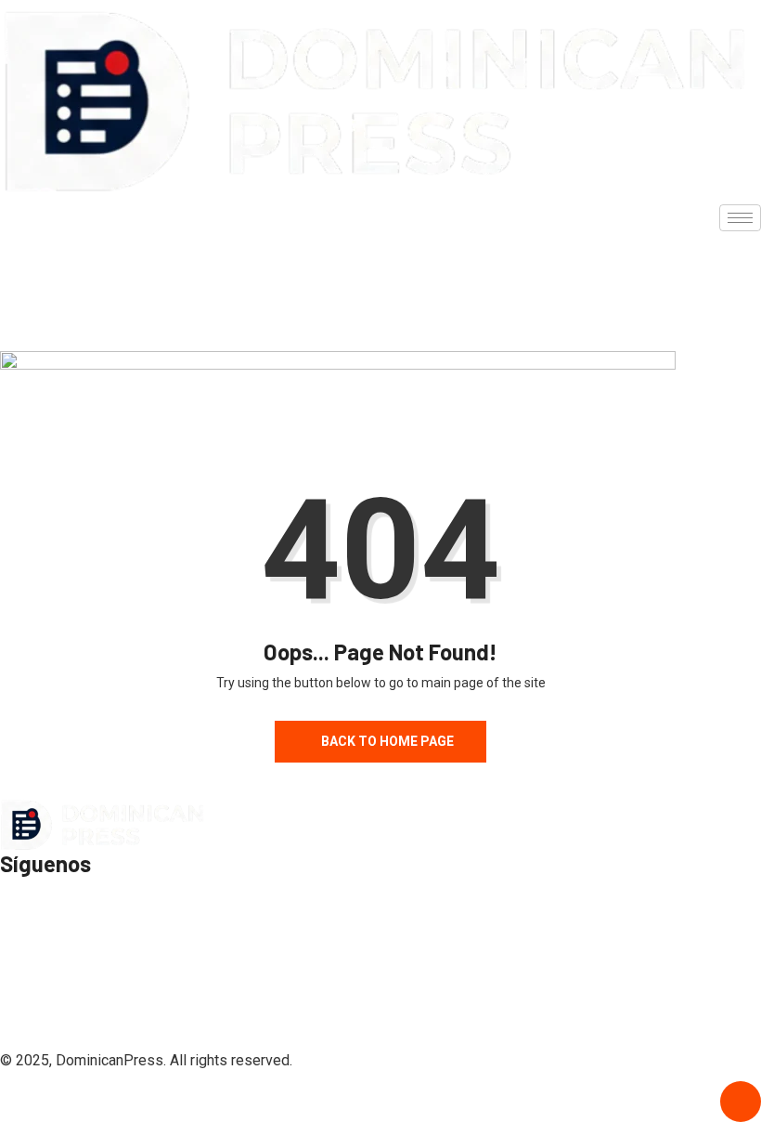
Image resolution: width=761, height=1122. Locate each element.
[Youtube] (380, 313)
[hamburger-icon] (740, 217)
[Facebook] (380, 235)
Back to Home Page (387, 741)
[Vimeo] (380, 1011)
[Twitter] (380, 274)
